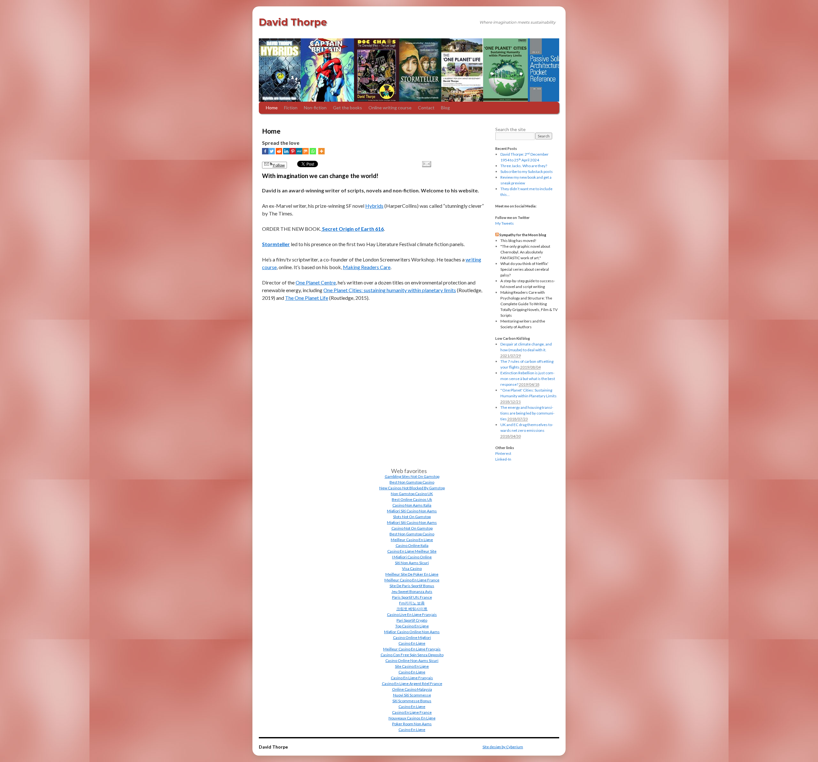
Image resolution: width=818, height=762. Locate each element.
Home (272, 107)
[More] (321, 151)
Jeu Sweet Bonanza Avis (411, 591)
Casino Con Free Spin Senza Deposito (412, 654)
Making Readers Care (366, 267)
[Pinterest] (292, 151)
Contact (426, 107)
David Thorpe (293, 22)
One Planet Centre (316, 282)
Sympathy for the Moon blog (522, 235)
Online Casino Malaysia (412, 689)
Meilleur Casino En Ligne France (411, 580)
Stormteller (276, 244)
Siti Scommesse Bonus (411, 700)
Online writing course (390, 107)
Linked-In (503, 459)
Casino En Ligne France (412, 712)
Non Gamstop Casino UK (412, 493)
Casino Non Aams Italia (411, 505)
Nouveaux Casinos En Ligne (412, 718)
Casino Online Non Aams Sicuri (411, 660)
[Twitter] (271, 151)
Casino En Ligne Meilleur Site (411, 551)
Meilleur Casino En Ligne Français (412, 649)
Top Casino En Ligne (412, 626)
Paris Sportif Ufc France (412, 597)
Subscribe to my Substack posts (526, 171)
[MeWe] (299, 151)
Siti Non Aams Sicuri (412, 562)
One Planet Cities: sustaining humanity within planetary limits (389, 290)
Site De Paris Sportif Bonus (412, 585)
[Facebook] (265, 151)
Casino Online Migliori (412, 637)
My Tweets (504, 223)
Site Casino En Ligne (412, 666)
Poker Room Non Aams (412, 723)
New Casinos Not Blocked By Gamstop (412, 488)
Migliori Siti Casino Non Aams (412, 511)
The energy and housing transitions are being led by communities (527, 413)
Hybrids (374, 206)
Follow (279, 165)
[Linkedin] (286, 151)
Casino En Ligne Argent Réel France (412, 683)
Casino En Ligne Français (412, 677)
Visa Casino (412, 568)
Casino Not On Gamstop (412, 528)
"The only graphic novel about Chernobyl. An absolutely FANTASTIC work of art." (525, 252)
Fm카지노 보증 (412, 603)
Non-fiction (315, 107)
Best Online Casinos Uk (412, 499)
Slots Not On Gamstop (412, 516)
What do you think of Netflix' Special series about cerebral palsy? (524, 269)
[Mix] (305, 151)
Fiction (290, 107)
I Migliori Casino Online (412, 557)
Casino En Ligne (411, 643)
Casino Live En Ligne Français (412, 614)
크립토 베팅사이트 (412, 608)
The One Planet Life (306, 298)
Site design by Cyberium (502, 746)
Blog (445, 107)
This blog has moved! (518, 240)
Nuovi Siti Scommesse (412, 695)
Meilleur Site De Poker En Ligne (411, 574)
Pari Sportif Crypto (412, 620)
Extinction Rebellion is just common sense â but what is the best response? (527, 378)
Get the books (347, 107)
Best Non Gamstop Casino (412, 482)
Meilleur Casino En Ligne (412, 539)
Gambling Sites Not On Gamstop (412, 476)
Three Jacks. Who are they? (523, 165)
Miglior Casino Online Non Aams (412, 631)
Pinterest (503, 453)
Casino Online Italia (412, 545)
